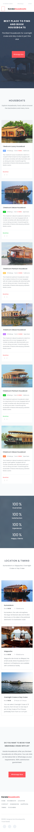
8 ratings (10, 212)
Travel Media (5, 822)
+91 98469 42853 (8, 3)
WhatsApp (20, 3)
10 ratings (10, 151)
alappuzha (24, 804)
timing (3, 807)
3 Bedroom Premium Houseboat (15, 269)
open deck (26, 212)
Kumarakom (9, 605)
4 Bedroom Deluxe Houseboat (14, 330)
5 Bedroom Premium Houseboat (15, 391)
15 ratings (10, 273)
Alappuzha (8, 651)
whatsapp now (18, 54)
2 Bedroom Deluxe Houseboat (14, 208)
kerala (17, 9)
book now (5, 172)
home (3, 801)
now (9, 608)
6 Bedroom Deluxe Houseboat (14, 452)
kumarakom (14, 804)
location (21, 801)
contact (4, 804)
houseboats (11, 801)
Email (30, 3)
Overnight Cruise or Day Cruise (15, 697)
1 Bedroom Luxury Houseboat (14, 146)
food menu (12, 807)
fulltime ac (27, 273)
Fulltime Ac (26, 151)
